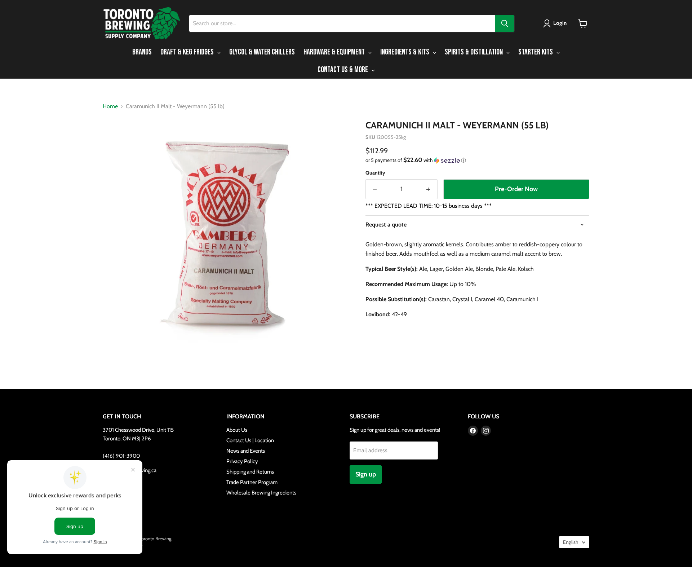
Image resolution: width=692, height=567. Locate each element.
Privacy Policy (242, 461)
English (570, 542)
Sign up (365, 474)
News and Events (245, 451)
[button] (556, 23)
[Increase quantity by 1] (428, 189)
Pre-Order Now (516, 189)
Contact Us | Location (250, 440)
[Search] (504, 23)
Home (110, 106)
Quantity (375, 173)
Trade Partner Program (252, 482)
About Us (236, 430)
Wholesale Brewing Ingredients (261, 492)
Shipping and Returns (250, 472)
